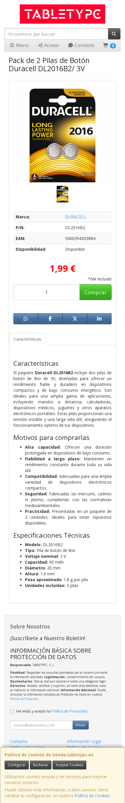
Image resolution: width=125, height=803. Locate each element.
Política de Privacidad (24, 699)
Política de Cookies (92, 795)
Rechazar (40, 764)
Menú (22, 45)
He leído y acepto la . (52, 711)
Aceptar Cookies (69, 764)
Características (27, 339)
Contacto (84, 45)
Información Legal (84, 741)
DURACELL (75, 217)
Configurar (17, 764)
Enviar (80, 724)
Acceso (51, 45)
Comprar (95, 292)
